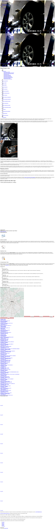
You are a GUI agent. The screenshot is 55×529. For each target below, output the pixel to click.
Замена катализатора (9, 43)
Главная (5, 8)
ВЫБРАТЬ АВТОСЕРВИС (4, 63)
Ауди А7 (7, 51)
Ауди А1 (7, 47)
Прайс (5, 44)
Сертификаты (8, 11)
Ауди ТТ (1, 443)
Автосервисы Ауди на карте (4, 0)
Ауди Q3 (1, 405)
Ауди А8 (1, 510)
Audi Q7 (7, 46)
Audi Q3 (7, 45)
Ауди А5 (1, 481)
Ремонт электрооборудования (6, 107)
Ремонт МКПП (8, 31)
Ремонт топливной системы (10, 37)
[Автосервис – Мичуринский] (0, 318)
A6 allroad (7, 26)
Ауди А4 (7, 49)
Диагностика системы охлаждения (9, 72)
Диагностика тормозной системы (9, 73)
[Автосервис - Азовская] (1, 318)
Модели (5, 14)
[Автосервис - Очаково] (6, 318)
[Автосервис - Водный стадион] (13, 318)
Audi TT (7, 53)
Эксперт (7, 13)
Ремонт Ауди (4, 65)
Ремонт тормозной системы (10, 38)
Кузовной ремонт (8, 41)
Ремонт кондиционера (9, 33)
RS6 (6, 25)
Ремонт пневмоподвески (9, 34)
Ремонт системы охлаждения (10, 36)
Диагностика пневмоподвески (8, 77)
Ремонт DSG (7, 30)
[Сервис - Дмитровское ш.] (11, 318)
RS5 (6, 24)
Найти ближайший (3, 231)
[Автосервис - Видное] (3, 318)
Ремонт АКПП (8, 29)
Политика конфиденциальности (5, 513)
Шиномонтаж (4, 117)
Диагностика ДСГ (6, 74)
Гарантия (7, 10)
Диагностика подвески (7, 78)
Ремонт (5, 27)
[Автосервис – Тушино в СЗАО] (5, 318)
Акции (7, 9)
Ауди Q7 (1, 424)
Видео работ (7, 12)
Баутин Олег (6, 528)
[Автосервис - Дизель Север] (9, 318)
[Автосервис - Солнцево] (10, 318)
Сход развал (7, 40)
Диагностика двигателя (7, 75)
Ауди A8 (7, 52)
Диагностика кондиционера (8, 76)
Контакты (5, 54)
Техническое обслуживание (10, 42)
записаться (7, 265)
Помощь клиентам (4, 4)
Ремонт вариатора (8, 32)
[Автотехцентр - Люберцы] (12, 318)
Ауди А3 (7, 48)
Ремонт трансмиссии (5, 103)
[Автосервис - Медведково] (2, 318)
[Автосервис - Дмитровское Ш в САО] (7, 318)
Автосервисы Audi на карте (6, 5)
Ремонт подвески (8, 35)
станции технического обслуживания (29, 177)
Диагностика (7, 28)
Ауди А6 (7, 50)
